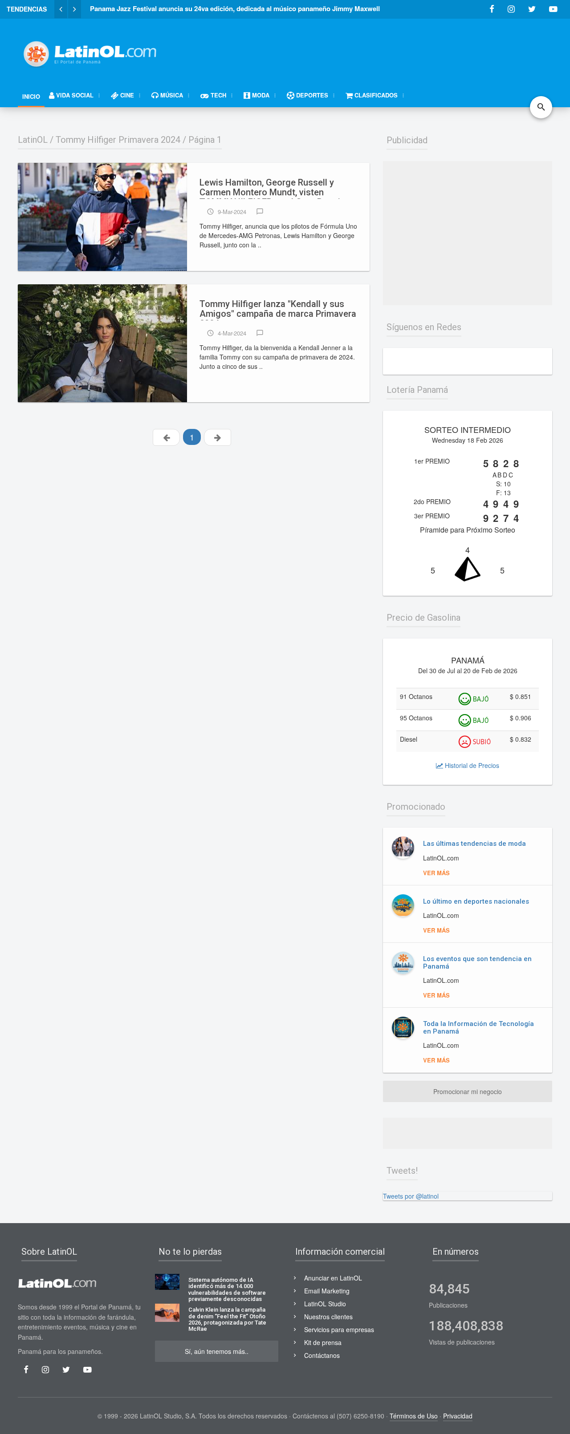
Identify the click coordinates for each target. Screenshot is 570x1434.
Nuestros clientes (328, 1316)
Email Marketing (327, 1290)
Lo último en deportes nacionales (476, 901)
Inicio (31, 96)
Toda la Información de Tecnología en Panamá (478, 1027)
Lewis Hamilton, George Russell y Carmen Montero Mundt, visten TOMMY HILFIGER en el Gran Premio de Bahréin (273, 188)
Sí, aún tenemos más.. (216, 1351)
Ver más (436, 872)
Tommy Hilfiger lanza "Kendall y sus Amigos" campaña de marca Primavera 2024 (278, 309)
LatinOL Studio (325, 1303)
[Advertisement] (390, 50)
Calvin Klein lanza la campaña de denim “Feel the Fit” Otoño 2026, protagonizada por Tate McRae (227, 1319)
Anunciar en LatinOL (333, 1277)
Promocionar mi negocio (467, 1091)
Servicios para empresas (339, 1329)
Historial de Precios (471, 765)
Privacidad (457, 1415)
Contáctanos (322, 1355)
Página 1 (205, 139)
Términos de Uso (414, 1415)
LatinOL (33, 139)
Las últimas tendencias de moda (474, 844)
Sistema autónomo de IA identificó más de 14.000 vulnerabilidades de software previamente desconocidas (227, 1289)
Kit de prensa (323, 1342)
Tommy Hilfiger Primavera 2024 (118, 139)
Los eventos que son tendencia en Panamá (477, 962)
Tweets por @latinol (411, 1196)
